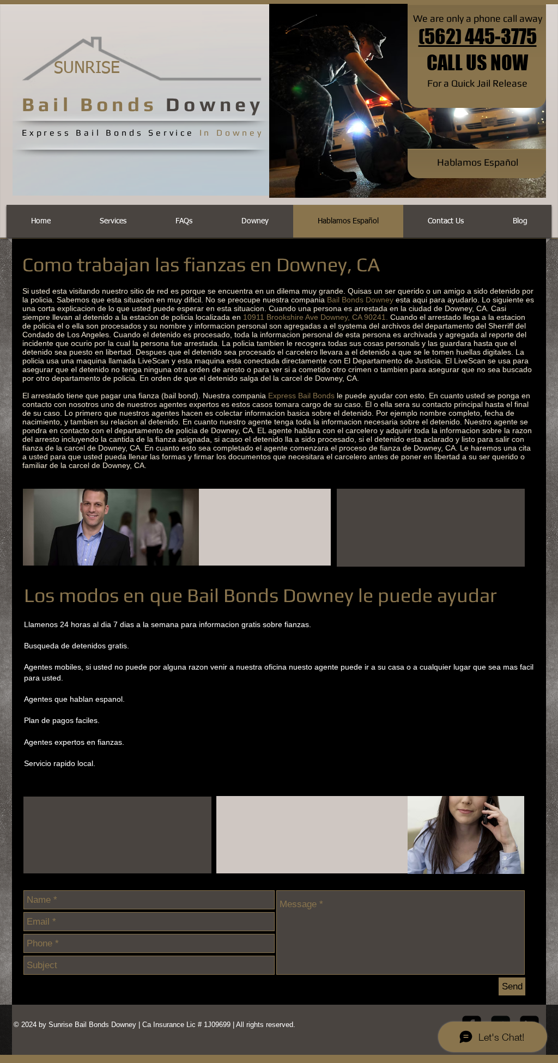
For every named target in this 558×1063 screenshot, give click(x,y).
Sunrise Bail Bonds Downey (93, 1025)
